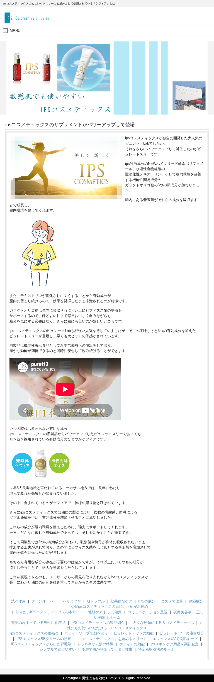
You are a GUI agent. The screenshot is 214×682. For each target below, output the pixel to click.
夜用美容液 (182, 612)
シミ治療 (114, 612)
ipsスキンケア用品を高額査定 (174, 644)
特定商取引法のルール (156, 649)
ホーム (115, 617)
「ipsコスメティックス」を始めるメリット (112, 639)
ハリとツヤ (72, 601)
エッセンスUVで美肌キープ (175, 639)
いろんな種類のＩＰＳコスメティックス (161, 623)
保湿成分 (196, 601)
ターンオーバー (44, 601)
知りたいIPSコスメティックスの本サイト (49, 612)
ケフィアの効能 (132, 644)
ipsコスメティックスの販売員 (34, 633)
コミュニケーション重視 (147, 612)
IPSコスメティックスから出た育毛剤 (41, 644)
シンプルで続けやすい (58, 649)
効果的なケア (121, 601)
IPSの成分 (146, 601)
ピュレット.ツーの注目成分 (181, 633)
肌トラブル (96, 601)
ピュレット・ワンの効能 (134, 633)
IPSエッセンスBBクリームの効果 (43, 639)
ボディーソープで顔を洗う (86, 633)
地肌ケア (95, 612)
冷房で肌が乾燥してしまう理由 (107, 649)
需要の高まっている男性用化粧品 (38, 623)
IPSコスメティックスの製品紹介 (98, 623)
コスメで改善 (172, 601)
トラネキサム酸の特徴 (95, 644)
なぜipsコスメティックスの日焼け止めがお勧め (109, 606)
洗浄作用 (18, 601)
